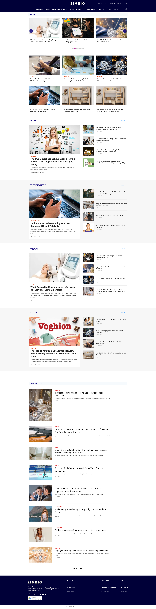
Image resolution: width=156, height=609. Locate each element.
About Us (70, 580)
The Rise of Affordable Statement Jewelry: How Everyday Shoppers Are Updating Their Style (53, 354)
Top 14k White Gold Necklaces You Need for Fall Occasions (77, 41)
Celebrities (124, 584)
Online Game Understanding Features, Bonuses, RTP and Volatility (42, 110)
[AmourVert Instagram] (102, 3)
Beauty (123, 580)
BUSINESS (39, 9)
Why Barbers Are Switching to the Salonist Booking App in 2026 (44, 41)
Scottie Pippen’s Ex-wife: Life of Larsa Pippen (110, 215)
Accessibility (71, 584)
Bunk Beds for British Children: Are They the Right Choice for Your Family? (110, 110)
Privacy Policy (105, 580)
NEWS (48, 9)
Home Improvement (60, 9)
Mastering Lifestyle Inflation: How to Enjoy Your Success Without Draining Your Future (81, 451)
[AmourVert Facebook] (108, 3)
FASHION (89, 9)
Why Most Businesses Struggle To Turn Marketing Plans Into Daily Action (77, 80)
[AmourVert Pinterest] (115, 3)
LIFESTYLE (100, 9)
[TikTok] (46, 594)
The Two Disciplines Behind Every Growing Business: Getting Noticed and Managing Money (111, 42)
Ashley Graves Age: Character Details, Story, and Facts (80, 530)
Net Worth (124, 587)
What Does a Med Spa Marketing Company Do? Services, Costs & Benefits (52, 288)
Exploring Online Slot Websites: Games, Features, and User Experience (111, 204)
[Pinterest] (40, 594)
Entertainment (76, 9)
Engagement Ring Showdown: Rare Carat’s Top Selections (81, 550)
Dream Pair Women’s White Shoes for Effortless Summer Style (42, 80)
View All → (124, 120)
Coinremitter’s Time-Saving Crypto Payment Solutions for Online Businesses (110, 151)
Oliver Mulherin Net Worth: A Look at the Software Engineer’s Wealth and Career (78, 490)
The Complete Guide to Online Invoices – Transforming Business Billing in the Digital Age (111, 162)
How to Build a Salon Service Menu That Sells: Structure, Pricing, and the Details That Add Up (110, 290)
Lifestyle (124, 591)
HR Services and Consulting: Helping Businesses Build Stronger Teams (111, 139)
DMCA (102, 584)
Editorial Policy (72, 587)
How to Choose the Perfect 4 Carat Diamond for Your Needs (109, 80)
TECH (116, 9)
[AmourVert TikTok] (120, 3)
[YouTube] (43, 594)
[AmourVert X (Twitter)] (126, 3)
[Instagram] (37, 594)
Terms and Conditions (108, 587)
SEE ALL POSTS (78, 568)
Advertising (71, 591)
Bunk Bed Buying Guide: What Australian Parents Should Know (77, 110)
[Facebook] (34, 594)
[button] (31, 31)
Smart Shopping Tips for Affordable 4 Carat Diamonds (109, 331)
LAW (109, 9)
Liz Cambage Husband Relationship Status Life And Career (110, 226)
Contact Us (105, 591)
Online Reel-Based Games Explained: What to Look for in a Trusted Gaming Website (111, 193)
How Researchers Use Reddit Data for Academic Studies (111, 320)
